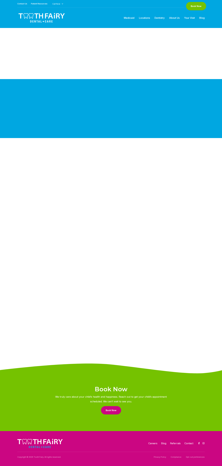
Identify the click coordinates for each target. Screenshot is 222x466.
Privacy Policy (160, 457)
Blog (202, 17)
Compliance (176, 457)
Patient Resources (39, 4)
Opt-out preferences (195, 457)
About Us (174, 17)
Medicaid (129, 17)
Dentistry (159, 17)
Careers (152, 443)
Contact (188, 443)
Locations (144, 17)
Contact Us (22, 4)
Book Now (196, 6)
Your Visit (189, 17)
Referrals (175, 443)
